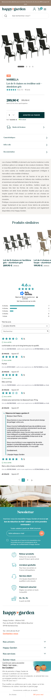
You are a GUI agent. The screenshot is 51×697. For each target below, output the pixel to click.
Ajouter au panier (31, 115)
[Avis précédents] (19, 480)
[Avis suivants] (32, 480)
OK (41, 533)
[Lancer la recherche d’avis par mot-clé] (48, 331)
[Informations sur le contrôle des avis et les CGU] (37, 297)
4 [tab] (33, 67)
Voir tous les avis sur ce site (26, 301)
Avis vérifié (7, 342)
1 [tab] (21, 66)
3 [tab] (30, 67)
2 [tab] (27, 67)
